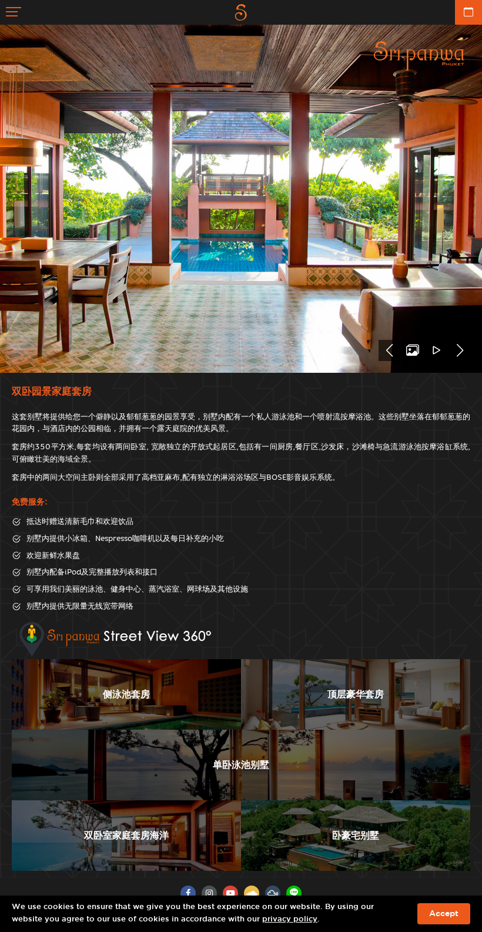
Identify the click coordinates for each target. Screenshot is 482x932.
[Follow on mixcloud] (272, 893)
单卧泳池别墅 (241, 765)
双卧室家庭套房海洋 (126, 835)
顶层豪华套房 (355, 694)
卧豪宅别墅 (355, 835)
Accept (443, 913)
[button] (389, 350)
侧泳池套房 (126, 694)
